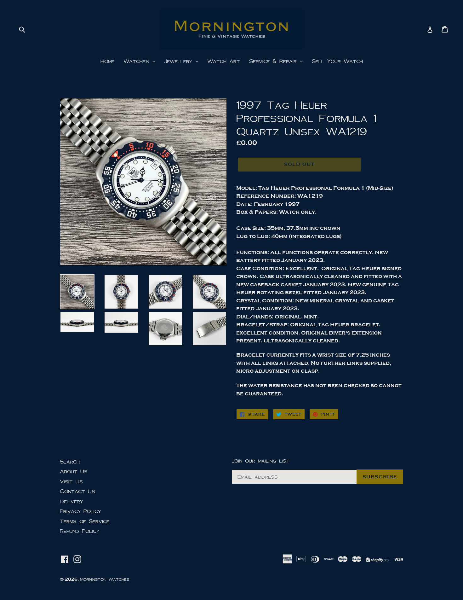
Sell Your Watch (337, 61)
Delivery (71, 501)
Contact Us (77, 491)
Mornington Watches (104, 579)
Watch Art (223, 61)
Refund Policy (79, 530)
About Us (74, 471)
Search (70, 461)
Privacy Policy (80, 511)
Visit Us (71, 481)
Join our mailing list (261, 460)
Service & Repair (274, 61)
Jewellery (179, 61)
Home (107, 61)
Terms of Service (84, 521)
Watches (137, 61)
